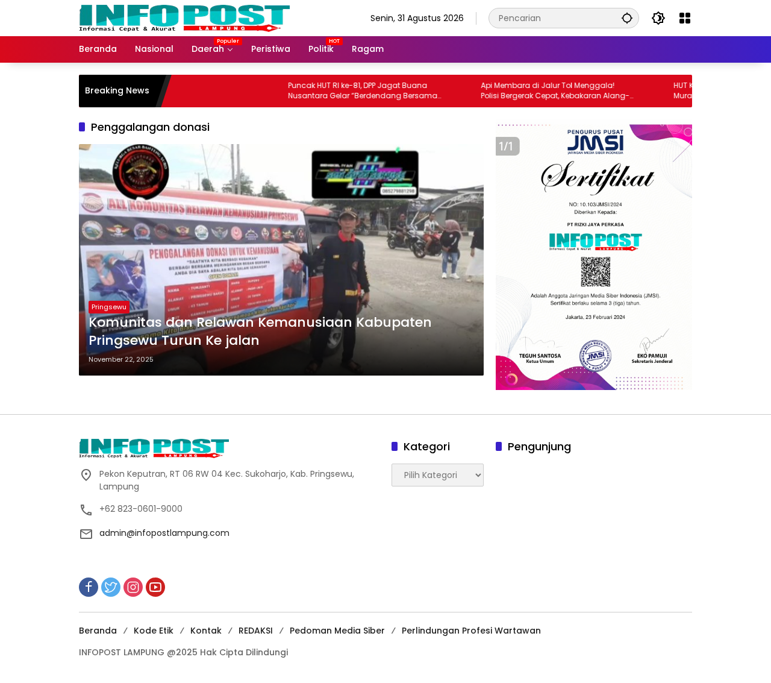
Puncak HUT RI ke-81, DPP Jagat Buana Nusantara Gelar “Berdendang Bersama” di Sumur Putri (339, 91)
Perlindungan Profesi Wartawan (471, 631)
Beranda (98, 631)
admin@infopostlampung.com (164, 533)
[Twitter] (110, 587)
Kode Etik (153, 631)
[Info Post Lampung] (184, 17)
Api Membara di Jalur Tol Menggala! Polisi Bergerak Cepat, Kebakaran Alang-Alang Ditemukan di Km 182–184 (529, 91)
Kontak (206, 631)
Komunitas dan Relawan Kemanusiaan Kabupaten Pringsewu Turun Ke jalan (260, 331)
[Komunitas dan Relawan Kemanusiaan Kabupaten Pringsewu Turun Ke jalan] (281, 260)
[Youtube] (155, 587)
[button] (627, 18)
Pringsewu (109, 307)
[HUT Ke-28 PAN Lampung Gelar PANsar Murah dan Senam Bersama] (631, 91)
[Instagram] (133, 587)
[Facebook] (88, 587)
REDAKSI (256, 631)
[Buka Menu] (685, 18)
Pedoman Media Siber (337, 631)
